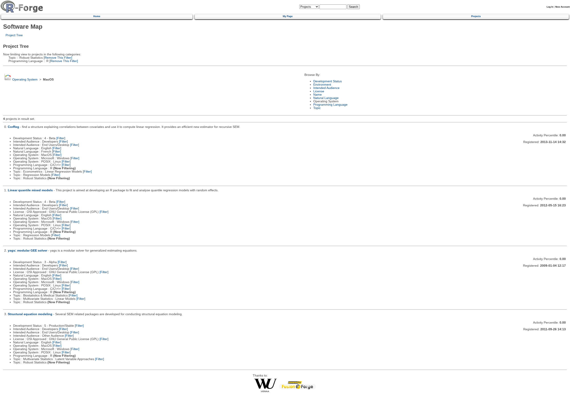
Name (317, 94)
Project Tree (14, 35)
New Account (562, 7)
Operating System (25, 79)
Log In (550, 7)
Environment (322, 84)
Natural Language (326, 98)
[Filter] (60, 138)
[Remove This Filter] (57, 57)
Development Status (327, 81)
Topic (317, 108)
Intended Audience (326, 88)
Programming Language (330, 104)
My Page (288, 16)
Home (96, 16)
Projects (476, 16)
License (318, 91)
